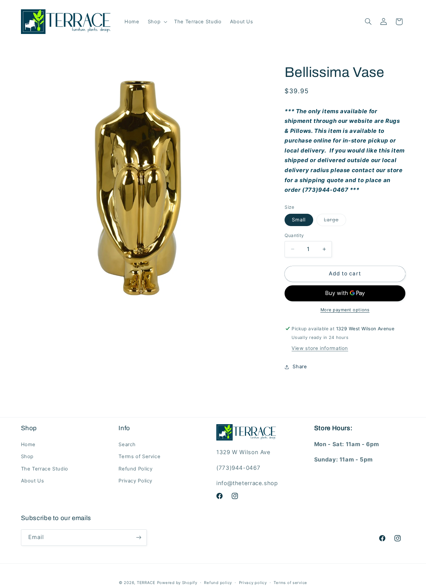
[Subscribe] (138, 537)
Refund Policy (135, 469)
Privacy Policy (135, 481)
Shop (27, 456)
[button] (156, 21)
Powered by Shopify (177, 582)
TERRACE (146, 582)
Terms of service (290, 582)
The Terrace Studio (44, 469)
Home (28, 444)
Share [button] (300, 367)
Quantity (294, 235)
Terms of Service (139, 456)
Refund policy (218, 582)
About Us (32, 481)
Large (335, 221)
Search (127, 444)
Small (299, 220)
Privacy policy (253, 582)
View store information (320, 348)
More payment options (345, 309)
